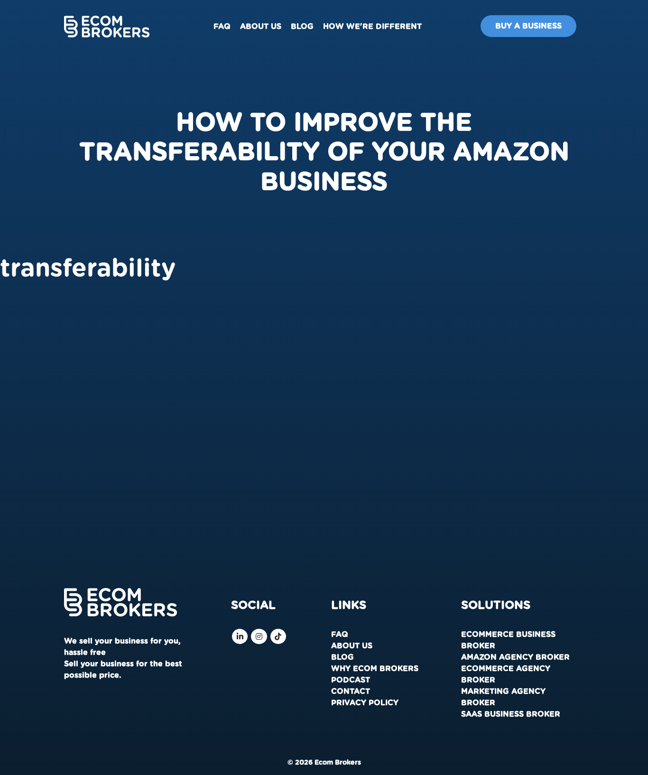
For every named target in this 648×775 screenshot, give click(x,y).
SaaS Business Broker (510, 714)
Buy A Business (528, 26)
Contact (350, 691)
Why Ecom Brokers (374, 668)
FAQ (222, 26)
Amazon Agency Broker (515, 657)
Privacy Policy (364, 703)
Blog (302, 26)
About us (260, 26)
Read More (35, 498)
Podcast (350, 680)
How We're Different (372, 26)
